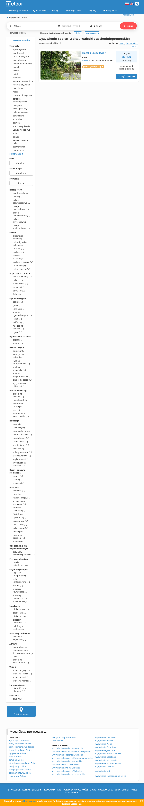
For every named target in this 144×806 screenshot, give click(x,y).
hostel (16, 70)
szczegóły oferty (125, 76)
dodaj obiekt (122, 789)
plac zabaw (20, 524)
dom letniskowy (20, 60)
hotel (15, 74)
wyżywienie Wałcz (103, 744)
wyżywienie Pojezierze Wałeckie (67, 771)
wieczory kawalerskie (20, 590)
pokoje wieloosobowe (21, 227)
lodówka (18, 322)
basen (17, 424)
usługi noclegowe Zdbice (64, 737)
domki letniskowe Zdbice (20, 750)
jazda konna (20, 441)
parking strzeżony (19, 257)
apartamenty (20, 193)
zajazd (16, 137)
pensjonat (17, 105)
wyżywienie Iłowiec (104, 740)
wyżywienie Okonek (104, 766)
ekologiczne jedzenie (18, 356)
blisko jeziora (21, 609)
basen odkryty (21, 431)
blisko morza (20, 616)
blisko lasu (19, 612)
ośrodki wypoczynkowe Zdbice (23, 763)
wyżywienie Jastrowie (105, 750)
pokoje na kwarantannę (21, 661)
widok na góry (21, 670)
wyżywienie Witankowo (106, 747)
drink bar (19, 351)
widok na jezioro (22, 673)
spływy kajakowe (22, 452)
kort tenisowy (21, 445)
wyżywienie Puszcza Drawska (65, 764)
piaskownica (20, 521)
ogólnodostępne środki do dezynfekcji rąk (23, 653)
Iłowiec (85, 60)
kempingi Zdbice (16, 759)
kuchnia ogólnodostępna (22, 314)
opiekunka (19, 517)
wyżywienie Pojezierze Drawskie (67, 761)
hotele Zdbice (15, 756)
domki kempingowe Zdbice (21, 747)
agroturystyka (19, 49)
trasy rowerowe (22, 455)
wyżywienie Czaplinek (105, 757)
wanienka (19, 541)
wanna (18, 343)
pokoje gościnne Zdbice (20, 769)
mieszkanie (18, 88)
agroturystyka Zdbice (19, 740)
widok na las (20, 677)
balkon (18, 280)
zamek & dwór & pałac (20, 142)
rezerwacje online (21, 40)
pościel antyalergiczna (21, 563)
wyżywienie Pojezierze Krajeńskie (67, 754)
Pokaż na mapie (21, 714)
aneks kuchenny (22, 276)
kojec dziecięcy (21, 497)
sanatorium (18, 115)
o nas (93, 789)
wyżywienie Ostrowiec (105, 737)
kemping (17, 77)
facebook (14, 789)
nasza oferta (105, 789)
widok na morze (22, 680)
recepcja (18, 406)
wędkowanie (20, 459)
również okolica (18, 32)
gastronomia (19, 146)
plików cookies (29, 801)
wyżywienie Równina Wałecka (66, 767)
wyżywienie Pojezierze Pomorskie (67, 748)
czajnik (18, 301)
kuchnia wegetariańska (21, 375)
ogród (17, 332)
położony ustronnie (19, 621)
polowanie (19, 448)
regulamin (49, 789)
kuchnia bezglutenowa (21, 362)
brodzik (18, 494)
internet (18, 248)
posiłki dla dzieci (22, 379)
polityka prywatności (75, 789)
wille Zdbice (57, 740)
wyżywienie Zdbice (17, 753)
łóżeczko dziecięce (19, 509)
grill (16, 305)
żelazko (18, 294)
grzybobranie (21, 438)
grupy (17, 698)
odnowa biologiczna (22, 95)
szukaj (130, 26)
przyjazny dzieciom (19, 536)
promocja (14, 178)
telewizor (19, 290)
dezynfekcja (20, 647)
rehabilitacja (20, 265)
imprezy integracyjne (20, 574)
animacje (19, 490)
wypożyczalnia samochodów (21, 415)
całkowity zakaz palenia (20, 243)
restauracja (18, 150)
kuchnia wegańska (19, 368)
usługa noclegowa (21, 129)
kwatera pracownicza (23, 81)
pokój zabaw (20, 528)
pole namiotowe (20, 112)
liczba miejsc (15, 168)
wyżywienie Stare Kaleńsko (108, 763)
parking (18, 252)
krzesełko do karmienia (19, 502)
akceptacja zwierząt (18, 237)
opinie (134, 46)
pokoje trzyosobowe (20, 220)
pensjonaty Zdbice (17, 766)
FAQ (59, 789)
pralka (17, 339)
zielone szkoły (21, 601)
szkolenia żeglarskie (19, 638)
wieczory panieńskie (20, 596)
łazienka (18, 287)
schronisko (18, 119)
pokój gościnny (20, 108)
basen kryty (20, 427)
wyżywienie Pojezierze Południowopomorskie (73, 751)
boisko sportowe (22, 434)
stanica (16, 122)
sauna (17, 479)
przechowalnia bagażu (20, 401)
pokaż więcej (15, 153)
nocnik (17, 514)
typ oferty (14, 46)
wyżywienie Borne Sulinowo (108, 753)
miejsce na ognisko (18, 327)
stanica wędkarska (21, 126)
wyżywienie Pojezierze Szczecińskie (68, 774)
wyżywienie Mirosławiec (106, 760)
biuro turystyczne (21, 56)
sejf (16, 410)
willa (15, 133)
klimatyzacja (20, 283)
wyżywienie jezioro (104, 771)
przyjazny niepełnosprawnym (23, 553)
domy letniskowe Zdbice (20, 743)
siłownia (18, 483)
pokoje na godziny (18, 395)
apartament (18, 53)
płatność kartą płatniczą (19, 689)
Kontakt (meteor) (31, 789)
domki (17, 196)
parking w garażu (23, 262)
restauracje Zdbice (17, 776)
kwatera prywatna (21, 84)
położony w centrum (18, 627)
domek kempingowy (22, 63)
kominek (18, 309)
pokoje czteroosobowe (21, 201)
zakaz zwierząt (21, 269)
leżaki (17, 318)
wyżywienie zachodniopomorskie (110, 776)
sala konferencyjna (21, 580)
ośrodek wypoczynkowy (20, 100)
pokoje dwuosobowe (21, 208)
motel (15, 91)
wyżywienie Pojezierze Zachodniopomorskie (72, 758)
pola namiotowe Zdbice (20, 772)
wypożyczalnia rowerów (19, 464)
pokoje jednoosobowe (21, 214)
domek (16, 67)
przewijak (19, 531)
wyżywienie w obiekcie (19, 384)
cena (11, 158)
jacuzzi (18, 476)
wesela (18, 585)
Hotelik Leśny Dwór (94, 53)
